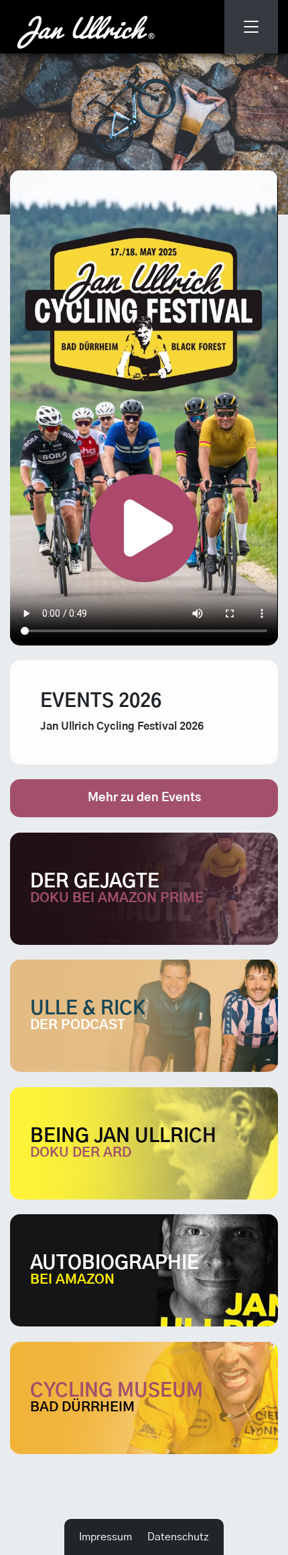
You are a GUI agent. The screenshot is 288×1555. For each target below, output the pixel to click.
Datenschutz (178, 1537)
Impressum (105, 1537)
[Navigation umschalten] (251, 26)
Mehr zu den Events (144, 798)
